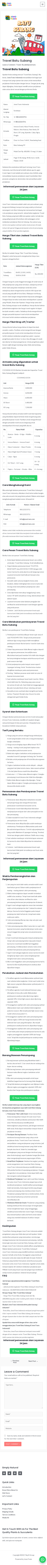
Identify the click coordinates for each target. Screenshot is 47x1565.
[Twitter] (9, 1473)
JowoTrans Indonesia (14, 77)
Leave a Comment (8, 65)
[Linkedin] (20, 1473)
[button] (41, 1559)
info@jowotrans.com (27, 519)
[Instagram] (4, 1473)
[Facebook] (15, 1473)
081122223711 (21, 117)
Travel (18, 65)
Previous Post (14, 1361)
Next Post (33, 1361)
